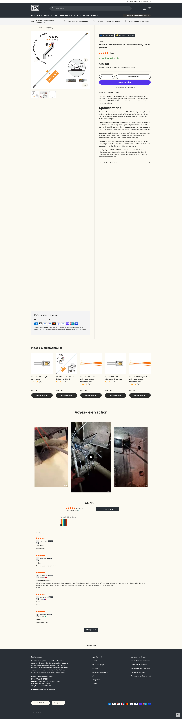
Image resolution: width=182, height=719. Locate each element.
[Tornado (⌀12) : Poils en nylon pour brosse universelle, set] (91, 397)
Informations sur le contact (140, 695)
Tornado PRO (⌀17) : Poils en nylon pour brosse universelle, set (139, 413)
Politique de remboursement (141, 710)
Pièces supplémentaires (100, 706)
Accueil (33, 28)
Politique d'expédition (138, 706)
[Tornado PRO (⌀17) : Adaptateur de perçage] (115, 397)
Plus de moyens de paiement (125, 87)
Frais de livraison (113, 67)
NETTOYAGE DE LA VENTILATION (66, 16)
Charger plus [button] (91, 664)
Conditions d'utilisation (139, 698)
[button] (149, 8)
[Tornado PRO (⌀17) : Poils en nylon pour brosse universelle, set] (140, 397)
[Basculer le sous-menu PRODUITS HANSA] (97, 15)
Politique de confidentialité (140, 702)
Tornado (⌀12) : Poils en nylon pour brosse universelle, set (88, 413)
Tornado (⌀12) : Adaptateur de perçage (41, 412)
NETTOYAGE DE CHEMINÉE (40, 16)
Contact (94, 717)
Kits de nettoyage (98, 698)
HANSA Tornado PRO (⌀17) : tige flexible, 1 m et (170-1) (48, 28)
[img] (40, 572)
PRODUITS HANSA (89, 16)
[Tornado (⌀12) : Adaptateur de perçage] (42, 397)
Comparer (95, 702)
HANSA (101, 41)
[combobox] (90, 8)
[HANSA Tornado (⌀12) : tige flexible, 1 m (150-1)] (66, 397)
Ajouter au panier (133, 76)
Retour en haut (91, 679)
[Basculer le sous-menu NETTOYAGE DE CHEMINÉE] (52, 15)
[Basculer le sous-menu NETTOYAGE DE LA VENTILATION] (80, 15)
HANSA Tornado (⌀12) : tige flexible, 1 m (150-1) (65, 412)
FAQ (93, 710)
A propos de (96, 714)
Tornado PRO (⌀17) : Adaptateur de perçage (113, 412)
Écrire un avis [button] (108, 543)
